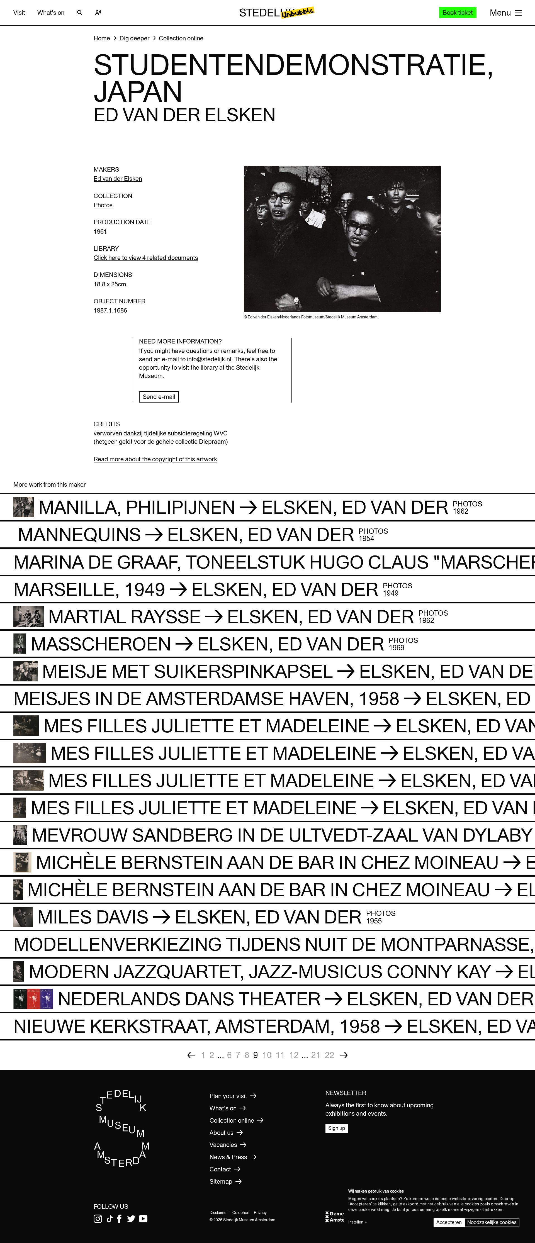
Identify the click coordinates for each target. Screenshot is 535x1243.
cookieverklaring (374, 1209)
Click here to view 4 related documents (146, 257)
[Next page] (344, 1055)
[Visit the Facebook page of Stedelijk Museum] (119, 1219)
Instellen (355, 1222)
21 (316, 1055)
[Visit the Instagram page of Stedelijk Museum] (98, 1219)
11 (280, 1055)
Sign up (336, 1128)
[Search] (80, 12)
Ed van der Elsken (118, 178)
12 (294, 1055)
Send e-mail (159, 396)
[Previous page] (191, 1055)
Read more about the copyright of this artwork (155, 459)
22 (329, 1055)
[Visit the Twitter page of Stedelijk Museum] (131, 1219)
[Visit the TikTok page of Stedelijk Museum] (110, 1219)
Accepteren (449, 1222)
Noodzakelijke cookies (492, 1222)
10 (267, 1055)
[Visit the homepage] (122, 1165)
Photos (103, 205)
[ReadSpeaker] (98, 12)
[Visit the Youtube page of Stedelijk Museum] (143, 1219)
